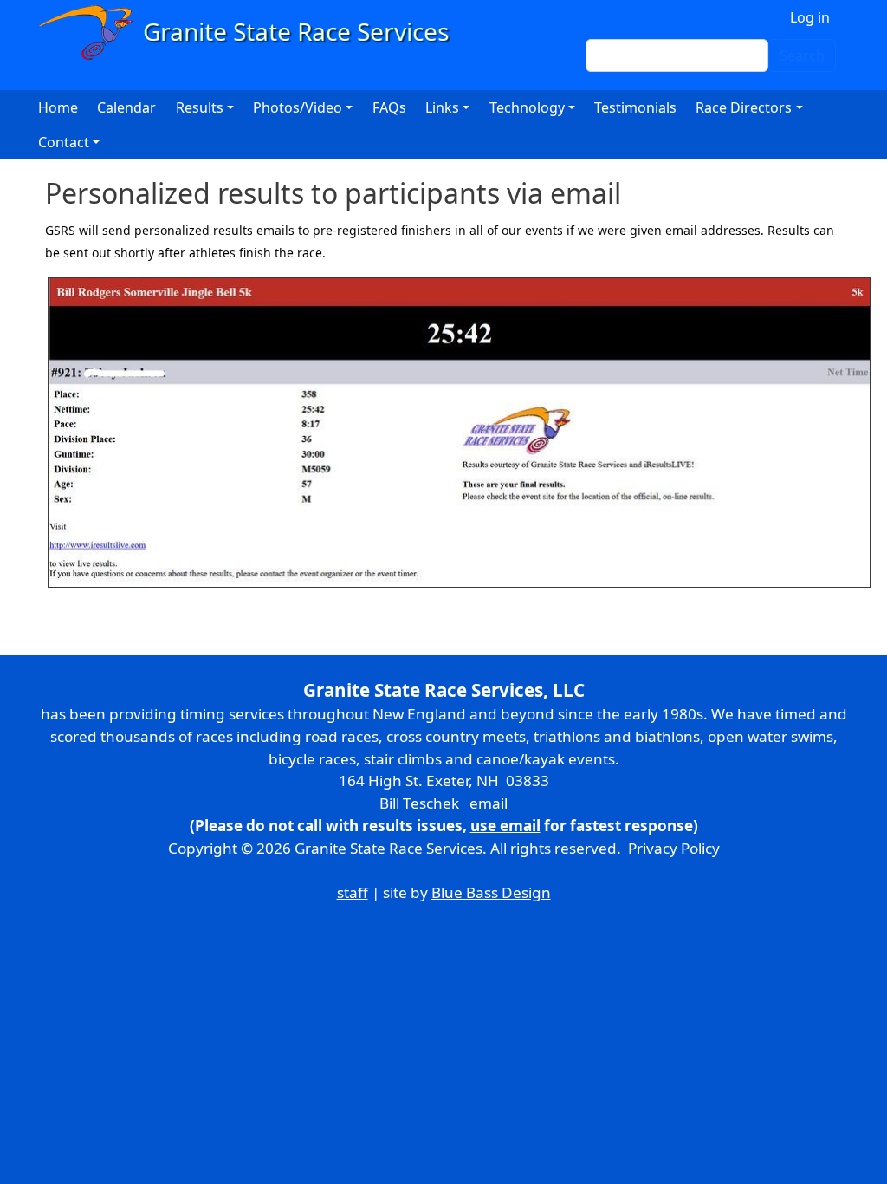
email (488, 803)
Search (802, 55)
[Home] (252, 32)
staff (352, 892)
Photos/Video (297, 107)
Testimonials (635, 107)
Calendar (126, 107)
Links (442, 107)
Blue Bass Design (491, 892)
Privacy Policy (674, 848)
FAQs (389, 107)
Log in (810, 17)
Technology (527, 107)
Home (58, 107)
